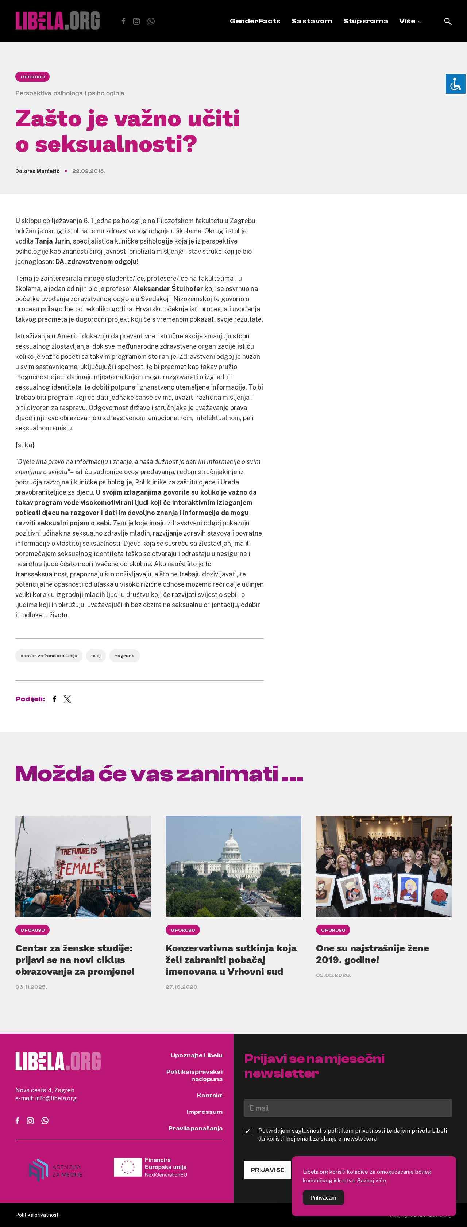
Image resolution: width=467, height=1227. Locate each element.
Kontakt (210, 1095)
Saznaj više (371, 1180)
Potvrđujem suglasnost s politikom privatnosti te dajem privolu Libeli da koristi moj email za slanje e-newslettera (352, 1134)
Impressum (205, 1112)
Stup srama (365, 21)
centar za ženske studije (48, 655)
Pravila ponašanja (196, 1128)
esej (96, 655)
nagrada (125, 655)
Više (407, 21)
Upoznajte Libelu (197, 1055)
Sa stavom (312, 21)
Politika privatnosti (37, 1215)
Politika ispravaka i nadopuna (194, 1075)
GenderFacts (255, 21)
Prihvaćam (323, 1198)
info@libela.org (56, 1098)
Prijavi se (268, 1170)
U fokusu (32, 77)
